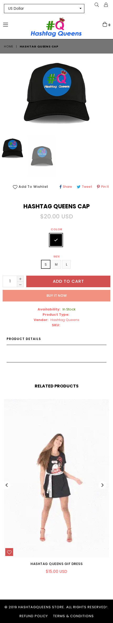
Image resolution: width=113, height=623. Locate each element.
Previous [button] (7, 485)
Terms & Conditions (73, 616)
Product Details (24, 339)
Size (56, 256)
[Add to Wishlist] (9, 552)
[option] (41, 156)
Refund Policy (33, 616)
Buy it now (57, 295)
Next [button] (102, 485)
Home (8, 46)
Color (56, 229)
